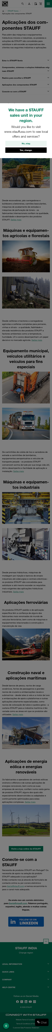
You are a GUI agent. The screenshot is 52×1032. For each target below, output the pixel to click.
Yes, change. (26, 150)
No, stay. (26, 143)
